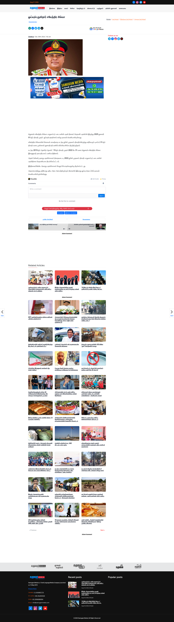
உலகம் (66, 8)
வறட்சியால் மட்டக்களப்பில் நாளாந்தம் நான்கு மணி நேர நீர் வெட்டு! (92, 369)
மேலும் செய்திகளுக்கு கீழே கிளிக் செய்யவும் (59, 208)
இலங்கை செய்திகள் (126, 19)
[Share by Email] (42, 28)
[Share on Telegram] (39, 28)
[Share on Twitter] (35, 28)
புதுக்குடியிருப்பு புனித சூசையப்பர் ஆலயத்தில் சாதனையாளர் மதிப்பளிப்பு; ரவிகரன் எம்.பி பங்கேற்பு (39, 289)
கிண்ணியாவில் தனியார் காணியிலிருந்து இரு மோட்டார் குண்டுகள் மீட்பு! (40, 345)
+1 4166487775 (39, 592)
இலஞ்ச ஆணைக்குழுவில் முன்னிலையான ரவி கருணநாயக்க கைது (38, 496)
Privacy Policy (32, 588)
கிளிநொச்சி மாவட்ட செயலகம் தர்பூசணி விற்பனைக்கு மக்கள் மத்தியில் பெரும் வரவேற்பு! (40, 444)
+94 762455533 (40, 596)
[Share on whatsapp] (29, 28)
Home (108, 19)
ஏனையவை (122, 8)
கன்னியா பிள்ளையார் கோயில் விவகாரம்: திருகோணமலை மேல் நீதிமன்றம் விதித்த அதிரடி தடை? (93, 318)
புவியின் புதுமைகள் (111, 8)
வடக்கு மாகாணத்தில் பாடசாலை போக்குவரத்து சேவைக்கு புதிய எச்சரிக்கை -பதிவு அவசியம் (64, 470)
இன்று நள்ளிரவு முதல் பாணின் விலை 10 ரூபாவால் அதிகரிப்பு (40, 418)
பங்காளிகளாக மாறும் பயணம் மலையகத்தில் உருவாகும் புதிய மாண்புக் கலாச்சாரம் (93, 444)
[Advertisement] (67, 117)
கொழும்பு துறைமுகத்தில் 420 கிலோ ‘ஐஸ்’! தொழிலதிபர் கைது (92, 345)
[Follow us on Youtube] (121, 38)
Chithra (31, 37)
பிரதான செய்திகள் (140, 19)
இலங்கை (52, 8)
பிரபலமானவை (86, 219)
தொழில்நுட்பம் (81, 8)
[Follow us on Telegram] (109, 38)
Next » (103, 530)
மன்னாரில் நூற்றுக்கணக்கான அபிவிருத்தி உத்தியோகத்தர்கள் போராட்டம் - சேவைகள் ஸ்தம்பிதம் (65, 496)
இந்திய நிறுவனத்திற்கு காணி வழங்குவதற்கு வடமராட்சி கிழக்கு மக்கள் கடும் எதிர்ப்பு (67, 289)
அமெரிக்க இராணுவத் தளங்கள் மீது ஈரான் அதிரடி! (39, 369)
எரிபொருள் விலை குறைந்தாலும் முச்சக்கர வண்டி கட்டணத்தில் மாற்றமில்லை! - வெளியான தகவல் (91, 393)
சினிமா (72, 8)
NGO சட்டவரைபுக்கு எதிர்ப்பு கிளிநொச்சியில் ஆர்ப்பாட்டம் (89, 418)
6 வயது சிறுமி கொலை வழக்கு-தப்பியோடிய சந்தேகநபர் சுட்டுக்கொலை (66, 369)
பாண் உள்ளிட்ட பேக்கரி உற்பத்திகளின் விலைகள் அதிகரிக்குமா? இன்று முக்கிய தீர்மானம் (92, 521)
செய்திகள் (115, 19)
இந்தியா (59, 8)
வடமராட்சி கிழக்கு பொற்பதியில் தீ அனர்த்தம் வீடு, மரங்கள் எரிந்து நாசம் (92, 469)
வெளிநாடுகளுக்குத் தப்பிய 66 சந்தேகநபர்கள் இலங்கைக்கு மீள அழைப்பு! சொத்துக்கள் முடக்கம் (38, 393)
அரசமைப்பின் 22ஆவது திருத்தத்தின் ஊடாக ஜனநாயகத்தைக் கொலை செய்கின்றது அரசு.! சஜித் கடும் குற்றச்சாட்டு (66, 319)
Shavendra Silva (33, 22)
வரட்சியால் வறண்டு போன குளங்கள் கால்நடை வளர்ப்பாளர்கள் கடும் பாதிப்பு (92, 495)
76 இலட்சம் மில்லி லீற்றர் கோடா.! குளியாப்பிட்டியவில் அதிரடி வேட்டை (91, 288)
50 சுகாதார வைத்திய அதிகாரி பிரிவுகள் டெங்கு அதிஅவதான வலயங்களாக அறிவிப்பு (67, 521)
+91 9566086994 (37, 599)
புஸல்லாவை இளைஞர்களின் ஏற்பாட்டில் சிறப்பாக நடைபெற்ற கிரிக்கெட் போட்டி (39, 469)
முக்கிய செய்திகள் (48, 219)
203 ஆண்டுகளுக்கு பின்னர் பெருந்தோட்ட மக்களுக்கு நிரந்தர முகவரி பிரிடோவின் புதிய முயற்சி (40, 521)
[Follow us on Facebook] (112, 38)
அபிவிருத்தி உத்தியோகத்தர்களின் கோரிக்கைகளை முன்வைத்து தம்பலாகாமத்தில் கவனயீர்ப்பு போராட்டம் (66, 419)
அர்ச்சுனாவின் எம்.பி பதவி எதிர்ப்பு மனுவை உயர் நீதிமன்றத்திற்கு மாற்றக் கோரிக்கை (66, 393)
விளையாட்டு (91, 8)
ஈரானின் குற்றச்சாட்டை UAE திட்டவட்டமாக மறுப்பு (63, 444)
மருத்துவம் (100, 8)
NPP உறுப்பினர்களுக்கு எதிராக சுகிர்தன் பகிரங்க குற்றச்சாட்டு (40, 318)
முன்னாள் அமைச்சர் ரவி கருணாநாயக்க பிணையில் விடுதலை (67, 345)
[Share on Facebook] (32, 28)
